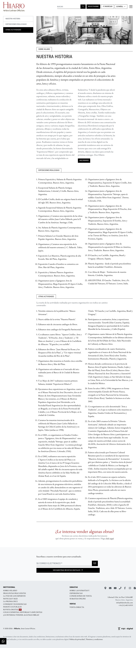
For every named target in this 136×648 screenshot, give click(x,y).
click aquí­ (110, 538)
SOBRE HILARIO (10, 590)
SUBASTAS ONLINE (78, 598)
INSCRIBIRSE (84, 160)
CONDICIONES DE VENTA (81, 596)
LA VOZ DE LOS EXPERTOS (14, 596)
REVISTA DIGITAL (11, 609)
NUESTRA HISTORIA (13, 19)
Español (120, 6)
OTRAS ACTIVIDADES (13, 30)
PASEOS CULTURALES (12, 607)
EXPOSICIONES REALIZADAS (16, 24)
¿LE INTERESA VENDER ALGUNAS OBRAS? (21, 615)
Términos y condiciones (94, 639)
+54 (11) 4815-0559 (126, 605)
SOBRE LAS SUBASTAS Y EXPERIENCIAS (79, 591)
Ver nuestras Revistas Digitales (66, 570)
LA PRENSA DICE (10, 601)
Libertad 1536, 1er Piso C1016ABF (120, 597)
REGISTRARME (93, 6)
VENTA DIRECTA (77, 607)
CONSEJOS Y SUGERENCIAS (14, 604)
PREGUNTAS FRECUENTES (14, 593)
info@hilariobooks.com (124, 602)
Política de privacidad (76, 639)
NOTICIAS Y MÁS (10, 598)
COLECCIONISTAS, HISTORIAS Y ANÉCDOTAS (22, 612)
